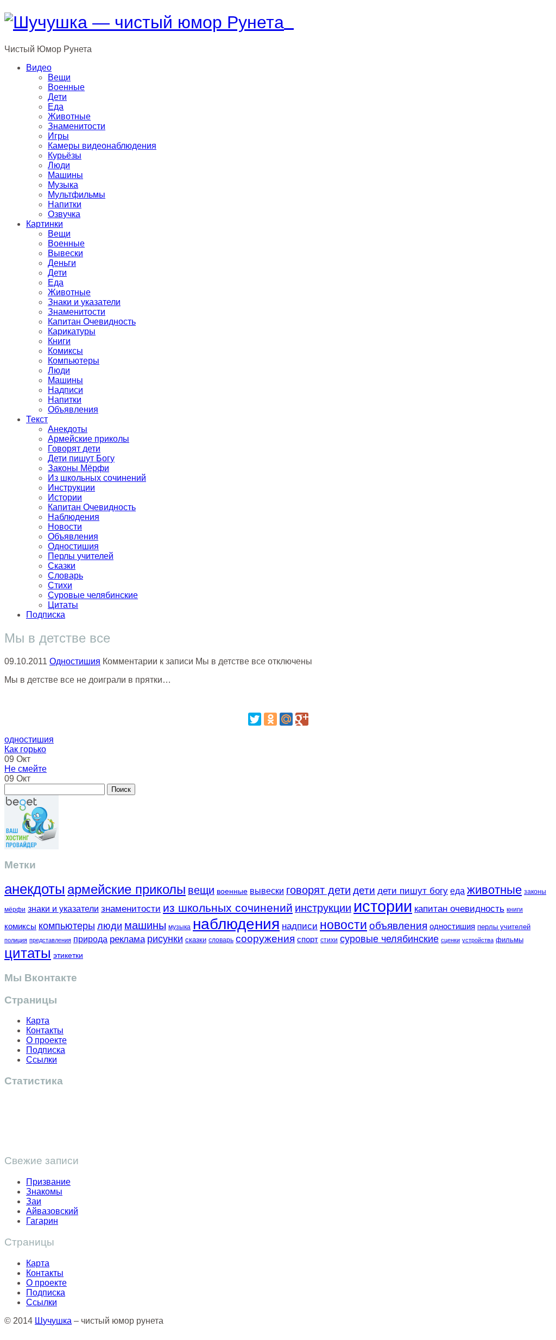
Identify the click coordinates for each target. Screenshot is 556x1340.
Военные (66, 87)
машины (145, 925)
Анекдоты (67, 429)
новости (343, 925)
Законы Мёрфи (78, 468)
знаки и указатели (63, 908)
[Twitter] (254, 719)
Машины (65, 175)
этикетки (68, 955)
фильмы (509, 940)
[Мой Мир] (286, 719)
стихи (329, 940)
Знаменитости (76, 126)
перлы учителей (503, 927)
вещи (201, 890)
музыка (179, 927)
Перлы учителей (80, 556)
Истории (65, 497)
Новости (65, 526)
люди (109, 925)
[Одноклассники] (270, 719)
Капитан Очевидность (92, 321)
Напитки (64, 204)
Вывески (65, 253)
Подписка (45, 614)
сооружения (265, 938)
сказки (195, 940)
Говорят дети (74, 448)
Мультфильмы (76, 194)
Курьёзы (64, 155)
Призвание (48, 1181)
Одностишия (73, 546)
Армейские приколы (88, 438)
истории (382, 906)
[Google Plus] (301, 719)
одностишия (29, 739)
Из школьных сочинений (97, 477)
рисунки (165, 938)
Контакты (45, 1030)
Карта (37, 1020)
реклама (127, 939)
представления (50, 940)
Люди (59, 165)
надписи (300, 926)
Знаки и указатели (84, 302)
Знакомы (44, 1191)
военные (232, 891)
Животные (69, 116)
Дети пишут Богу (81, 458)
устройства (478, 940)
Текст (37, 419)
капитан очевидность (459, 909)
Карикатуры (72, 331)
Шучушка (53, 1320)
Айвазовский (52, 1211)
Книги (59, 341)
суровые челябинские (389, 938)
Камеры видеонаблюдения (102, 145)
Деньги (62, 263)
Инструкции (71, 487)
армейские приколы (126, 889)
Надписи (65, 390)
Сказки (61, 565)
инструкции (323, 908)
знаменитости (131, 909)
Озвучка (64, 214)
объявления (398, 925)
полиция (15, 940)
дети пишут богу (412, 891)
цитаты (27, 953)
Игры (58, 136)
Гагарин (42, 1220)
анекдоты (34, 889)
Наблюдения (73, 517)
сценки (450, 940)
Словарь (65, 575)
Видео (39, 67)
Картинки (44, 223)
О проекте (46, 1040)
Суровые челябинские (93, 595)
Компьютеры (73, 360)
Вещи (59, 77)
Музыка (63, 184)
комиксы (20, 926)
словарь (220, 939)
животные (494, 890)
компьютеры (67, 925)
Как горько (25, 749)
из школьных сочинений (228, 907)
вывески (267, 891)
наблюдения (236, 924)
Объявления (73, 409)
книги (515, 909)
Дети (57, 96)
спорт (307, 939)
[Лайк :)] (278, 698)
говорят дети (318, 890)
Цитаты (63, 604)
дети (364, 890)
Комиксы (65, 350)
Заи (33, 1201)
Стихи (60, 585)
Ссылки (41, 1059)
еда (457, 891)
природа (90, 939)
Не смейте (25, 768)
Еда (56, 106)
